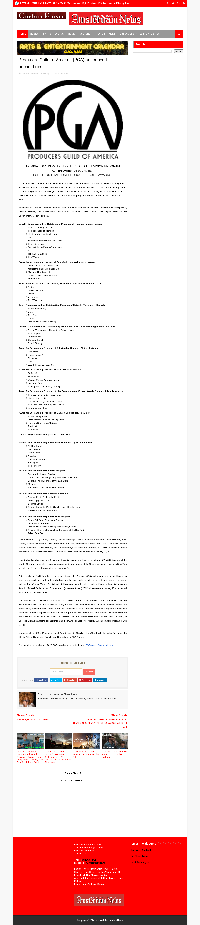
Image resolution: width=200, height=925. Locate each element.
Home (22, 33)
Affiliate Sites (150, 33)
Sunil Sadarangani (140, 862)
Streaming (57, 33)
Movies (34, 33)
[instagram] (178, 3)
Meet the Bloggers (121, 33)
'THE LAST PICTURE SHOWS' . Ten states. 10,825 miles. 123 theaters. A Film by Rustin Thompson (89, 3)
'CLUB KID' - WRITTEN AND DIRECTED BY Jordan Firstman (115, 754)
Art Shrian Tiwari (139, 856)
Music (72, 33)
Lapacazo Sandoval (141, 850)
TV (44, 33)
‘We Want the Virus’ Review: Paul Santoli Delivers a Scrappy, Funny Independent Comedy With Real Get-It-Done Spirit (30, 757)
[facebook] (167, 3)
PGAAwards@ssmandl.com (99, 645)
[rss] (184, 3)
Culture (84, 33)
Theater (99, 33)
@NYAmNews (89, 860)
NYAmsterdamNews (95, 863)
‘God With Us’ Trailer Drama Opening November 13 (86, 754)
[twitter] (173, 3)
